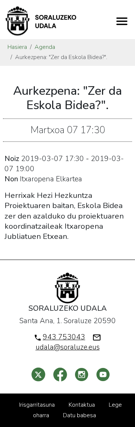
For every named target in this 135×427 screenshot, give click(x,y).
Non (11, 179)
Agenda (44, 47)
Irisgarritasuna (37, 405)
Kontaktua (82, 405)
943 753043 (64, 337)
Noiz (11, 159)
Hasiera (17, 47)
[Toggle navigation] (122, 21)
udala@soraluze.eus (68, 347)
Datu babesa (79, 415)
